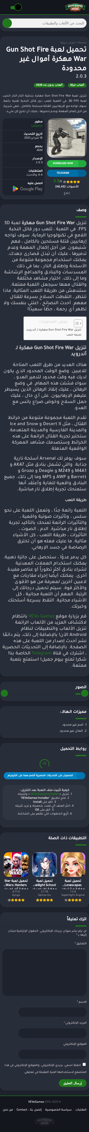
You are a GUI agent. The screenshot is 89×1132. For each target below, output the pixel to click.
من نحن (8, 1110)
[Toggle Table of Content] (75, 323)
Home (82, 43)
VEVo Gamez (41, 616)
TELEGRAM (63, 173)
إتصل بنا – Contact (29, 1110)
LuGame (37, 126)
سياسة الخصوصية (58, 1110)
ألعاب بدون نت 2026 (49, 85)
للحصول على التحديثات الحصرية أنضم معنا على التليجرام (40, 775)
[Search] (7, 23)
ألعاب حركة (68, 43)
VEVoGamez (36, 1102)
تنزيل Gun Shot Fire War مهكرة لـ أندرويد (53, 330)
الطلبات (80, 1110)
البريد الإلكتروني (75, 1023)
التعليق (81, 944)
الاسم (82, 1002)
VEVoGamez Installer (45, 794)
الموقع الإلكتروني (75, 1044)
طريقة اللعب (73, 335)
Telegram (42, 653)
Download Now (63, 163)
